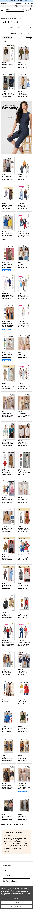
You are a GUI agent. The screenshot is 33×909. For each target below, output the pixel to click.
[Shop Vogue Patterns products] (16, 6)
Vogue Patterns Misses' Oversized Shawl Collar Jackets (23, 177)
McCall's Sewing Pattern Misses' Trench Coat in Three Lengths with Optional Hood (24, 93)
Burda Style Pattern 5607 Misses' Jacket (23, 205)
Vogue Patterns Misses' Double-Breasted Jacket (23, 443)
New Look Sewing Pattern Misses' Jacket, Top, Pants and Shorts (7, 65)
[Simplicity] (4, 3)
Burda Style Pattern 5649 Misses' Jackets (24, 385)
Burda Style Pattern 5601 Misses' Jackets (24, 234)
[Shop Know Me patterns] (21, 6)
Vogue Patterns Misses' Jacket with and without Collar (7, 615)
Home (3, 19)
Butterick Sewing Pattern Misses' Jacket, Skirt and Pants (7, 205)
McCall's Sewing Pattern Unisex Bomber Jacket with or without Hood (7, 177)
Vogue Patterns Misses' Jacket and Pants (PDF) (23, 787)
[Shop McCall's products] (7, 6)
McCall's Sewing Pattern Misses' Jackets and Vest (23, 730)
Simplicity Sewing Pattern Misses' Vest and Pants (24, 472)
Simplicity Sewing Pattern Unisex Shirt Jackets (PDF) (8, 324)
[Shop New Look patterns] (26, 6)
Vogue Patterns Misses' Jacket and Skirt (23, 817)
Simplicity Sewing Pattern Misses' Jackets (23, 701)
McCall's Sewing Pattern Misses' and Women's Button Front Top (23, 265)
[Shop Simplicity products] (2, 6)
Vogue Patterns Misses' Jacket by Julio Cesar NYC (7, 758)
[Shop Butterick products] (11, 6)
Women (8, 19)
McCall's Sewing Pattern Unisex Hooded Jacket (6, 234)
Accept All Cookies (16, 906)
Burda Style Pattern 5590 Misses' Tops (23, 295)
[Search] (7, 10)
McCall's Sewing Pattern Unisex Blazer (7, 672)
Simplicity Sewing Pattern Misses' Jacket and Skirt (7, 472)
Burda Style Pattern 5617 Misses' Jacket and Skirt (23, 324)
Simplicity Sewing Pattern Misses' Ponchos (7, 701)
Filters (5, 41)
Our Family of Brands (10, 881)
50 (28, 38)
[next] (31, 33)
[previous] (29, 33)
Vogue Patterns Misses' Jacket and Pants (7, 415)
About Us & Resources (10, 876)
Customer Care (8, 871)
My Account (7, 866)
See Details (30, 3)
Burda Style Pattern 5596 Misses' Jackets (8, 295)
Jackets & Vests (16, 19)
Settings (16, 898)
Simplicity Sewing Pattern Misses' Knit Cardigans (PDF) (8, 265)
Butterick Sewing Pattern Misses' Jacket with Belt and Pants (8, 385)
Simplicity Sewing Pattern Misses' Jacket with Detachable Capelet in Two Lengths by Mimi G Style (8, 93)
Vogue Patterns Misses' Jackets (22, 757)
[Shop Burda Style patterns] (30, 6)
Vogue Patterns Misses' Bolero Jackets (22, 355)
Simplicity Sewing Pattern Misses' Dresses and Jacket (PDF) (7, 355)
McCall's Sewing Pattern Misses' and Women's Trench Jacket (23, 65)
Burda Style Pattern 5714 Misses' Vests (24, 643)
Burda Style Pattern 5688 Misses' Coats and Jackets (8, 644)
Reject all (16, 902)
